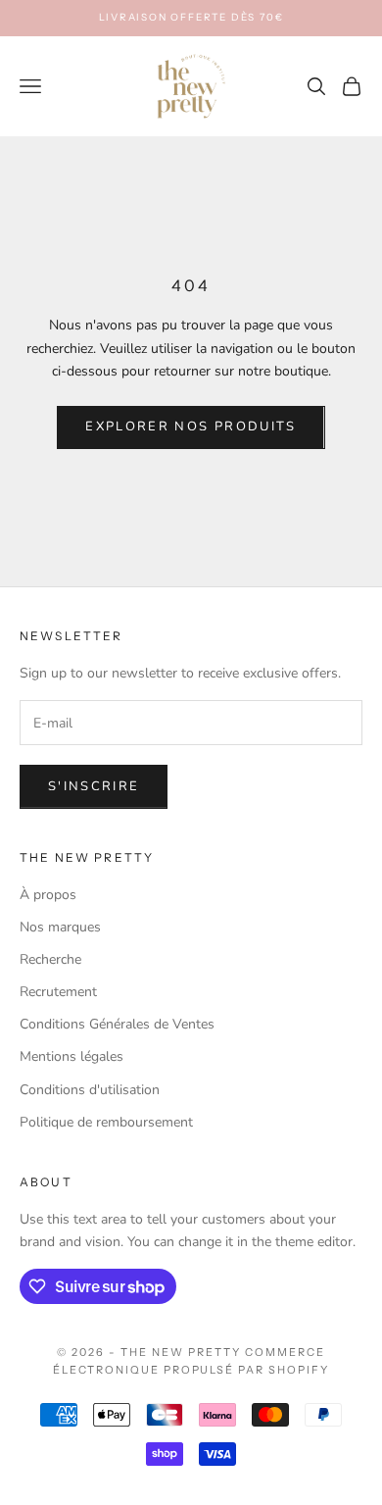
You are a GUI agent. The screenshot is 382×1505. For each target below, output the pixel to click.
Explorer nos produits (190, 426)
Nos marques (60, 927)
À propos (48, 894)
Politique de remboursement (106, 1122)
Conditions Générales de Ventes (117, 1024)
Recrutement (58, 991)
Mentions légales (71, 1056)
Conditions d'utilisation (90, 1089)
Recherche (50, 959)
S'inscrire (93, 786)
